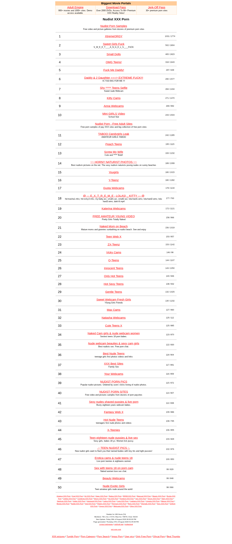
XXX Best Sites (113, 363)
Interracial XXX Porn (94, 501)
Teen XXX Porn (162, 504)
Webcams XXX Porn (120, 506)
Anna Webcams (114, 106)
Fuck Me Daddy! (113, 70)
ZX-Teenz (114, 244)
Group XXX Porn (154, 499)
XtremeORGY (113, 36)
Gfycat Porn (159, 536)
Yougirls (114, 172)
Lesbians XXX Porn (137, 501)
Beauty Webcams (114, 478)
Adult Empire (75, 7)
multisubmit (129, 524)
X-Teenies (113, 430)
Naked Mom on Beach (114, 226)
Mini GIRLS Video (113, 113)
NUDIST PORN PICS (113, 381)
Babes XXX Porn (115, 496)
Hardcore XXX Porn (64, 501)
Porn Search (103, 536)
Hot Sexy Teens (114, 284)
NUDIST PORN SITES (113, 391)
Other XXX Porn (136, 506)
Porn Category (88, 536)
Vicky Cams (113, 252)
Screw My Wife (113, 152)
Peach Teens (113, 144)
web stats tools (116, 529)
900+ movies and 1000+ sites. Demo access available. (75, 11)
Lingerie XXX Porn (153, 501)
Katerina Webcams (114, 208)
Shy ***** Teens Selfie (113, 87)
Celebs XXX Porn (69, 499)
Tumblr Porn (73, 536)
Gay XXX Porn (140, 499)
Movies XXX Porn (63, 504)
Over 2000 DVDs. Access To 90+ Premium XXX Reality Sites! (116, 11)
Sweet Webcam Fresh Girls (113, 299)
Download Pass (116, 7)
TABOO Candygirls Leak (113, 134)
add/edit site (118, 524)
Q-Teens (113, 260)
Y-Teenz (114, 180)
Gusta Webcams (113, 188)
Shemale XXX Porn (148, 504)
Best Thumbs (173, 536)
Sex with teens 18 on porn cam (113, 468)
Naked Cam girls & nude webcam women (114, 333)
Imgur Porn (117, 536)
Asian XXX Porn (101, 496)
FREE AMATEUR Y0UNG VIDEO (114, 216)
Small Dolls (114, 54)
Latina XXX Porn (109, 501)
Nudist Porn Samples (113, 26)
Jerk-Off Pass (156, 7)
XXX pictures (58, 536)
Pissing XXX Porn (103, 504)
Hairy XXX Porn (167, 499)
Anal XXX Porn (77, 496)
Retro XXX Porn (134, 504)
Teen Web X (113, 236)
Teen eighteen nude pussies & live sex (113, 437)
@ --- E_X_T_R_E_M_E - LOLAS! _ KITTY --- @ (113, 195)
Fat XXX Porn (113, 499)
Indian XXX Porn (79, 501)
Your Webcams (113, 373)
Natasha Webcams (114, 317)
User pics (129, 536)
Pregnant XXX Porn (119, 504)
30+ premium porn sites (156, 10)
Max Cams (113, 309)
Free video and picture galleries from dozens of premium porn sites (113, 29)
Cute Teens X (113, 325)
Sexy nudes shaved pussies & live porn (113, 401)
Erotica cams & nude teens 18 (114, 458)
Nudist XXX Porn (77, 504)
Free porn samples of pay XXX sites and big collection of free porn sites (114, 127)
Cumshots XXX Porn (84, 499)
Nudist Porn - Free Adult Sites (113, 123)
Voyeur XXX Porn (105, 506)
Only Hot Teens (113, 276)
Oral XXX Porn (90, 504)
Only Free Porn (143, 536)
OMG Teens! (114, 62)
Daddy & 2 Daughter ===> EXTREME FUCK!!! (113, 77)
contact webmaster (106, 524)
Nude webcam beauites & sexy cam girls (113, 343)
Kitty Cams (114, 98)
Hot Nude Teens (114, 419)
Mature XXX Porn (167, 501)
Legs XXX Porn (122, 501)
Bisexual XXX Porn (144, 496)
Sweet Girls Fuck (113, 44)
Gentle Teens (113, 291)
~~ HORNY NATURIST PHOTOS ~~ (113, 162)
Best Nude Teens (114, 353)
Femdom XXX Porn (127, 499)
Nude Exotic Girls (114, 486)
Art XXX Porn (89, 496)
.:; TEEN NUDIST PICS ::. (113, 447)
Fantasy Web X (113, 412)
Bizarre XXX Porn (158, 496)
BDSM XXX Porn (129, 496)
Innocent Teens (113, 268)
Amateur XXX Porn (64, 496)
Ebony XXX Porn (100, 499)
